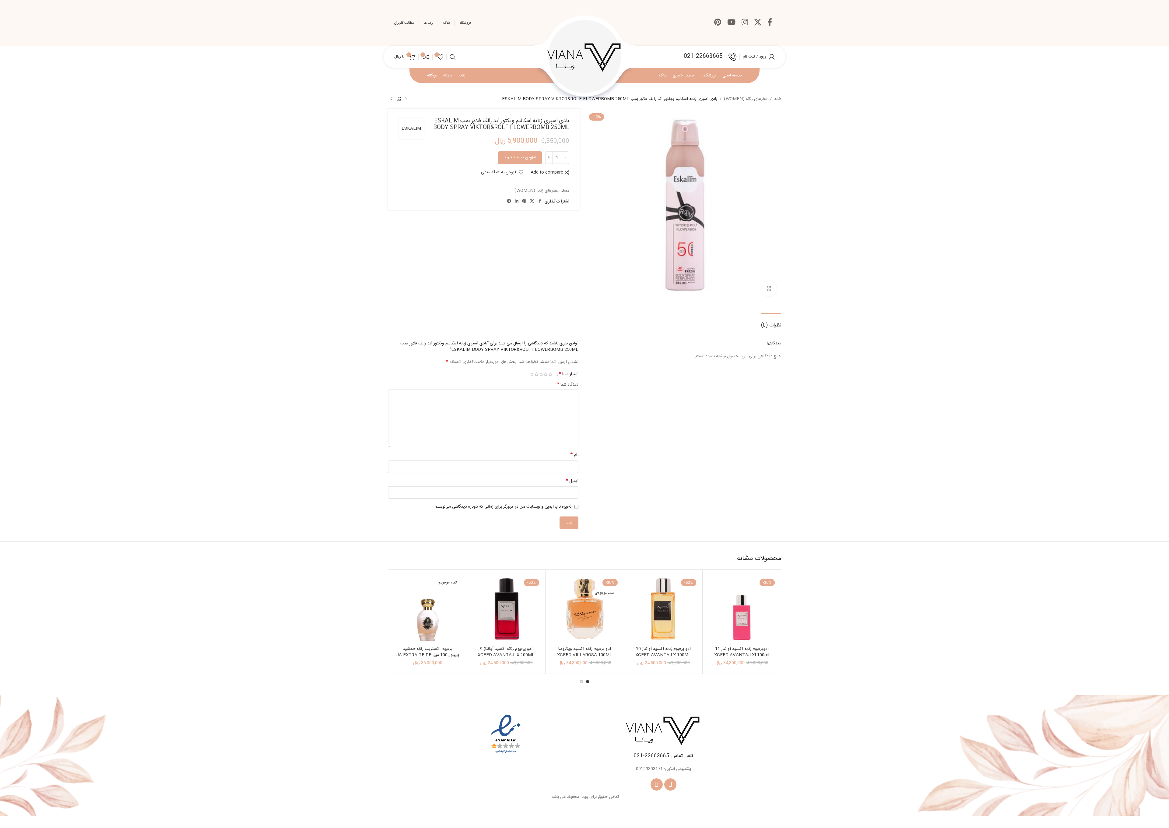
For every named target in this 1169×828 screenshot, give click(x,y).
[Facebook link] (769, 23)
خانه (777, 99)
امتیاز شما (568, 374)
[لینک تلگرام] (509, 201)
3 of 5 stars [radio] (541, 374)
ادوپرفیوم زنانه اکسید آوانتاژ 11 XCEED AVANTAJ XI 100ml (741, 652)
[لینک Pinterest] (717, 23)
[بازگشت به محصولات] (398, 99)
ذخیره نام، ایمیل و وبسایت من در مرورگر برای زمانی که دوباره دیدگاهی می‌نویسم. (503, 506)
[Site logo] (584, 57)
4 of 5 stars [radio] (536, 374)
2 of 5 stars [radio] (545, 374)
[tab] (771, 322)
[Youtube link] (731, 23)
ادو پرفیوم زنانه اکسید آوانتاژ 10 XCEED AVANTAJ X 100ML (663, 652)
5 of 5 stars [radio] (532, 374)
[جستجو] (453, 57)
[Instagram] (657, 784)
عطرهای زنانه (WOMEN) (745, 99)
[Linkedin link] (516, 201)
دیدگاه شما (567, 384)
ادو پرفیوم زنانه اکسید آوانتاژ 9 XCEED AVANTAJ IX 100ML (506, 652)
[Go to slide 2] (581, 681)
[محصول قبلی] (406, 99)
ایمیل (572, 481)
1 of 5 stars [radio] (550, 374)
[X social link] (757, 23)
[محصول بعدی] (391, 99)
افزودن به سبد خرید (520, 157)
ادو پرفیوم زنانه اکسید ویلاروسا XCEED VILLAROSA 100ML (584, 652)
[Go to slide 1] (587, 681)
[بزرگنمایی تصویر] (769, 288)
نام (574, 455)
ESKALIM (411, 128)
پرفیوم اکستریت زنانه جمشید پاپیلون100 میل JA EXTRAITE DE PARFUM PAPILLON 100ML (427, 654)
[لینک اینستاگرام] (745, 23)
